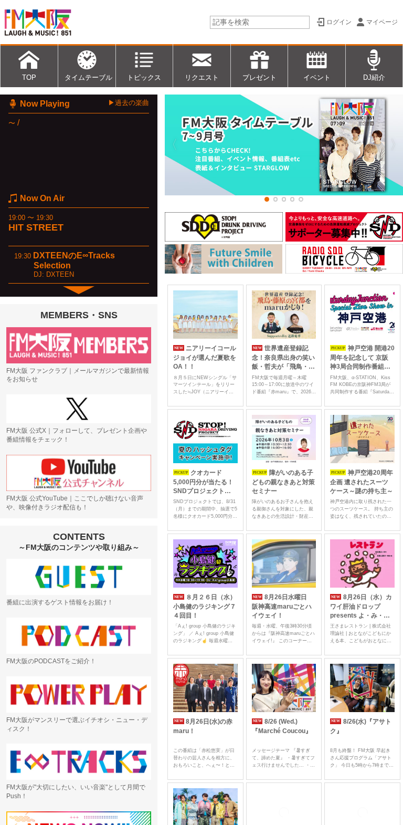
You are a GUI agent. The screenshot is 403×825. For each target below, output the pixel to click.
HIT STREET (35, 227)
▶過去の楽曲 (128, 103)
